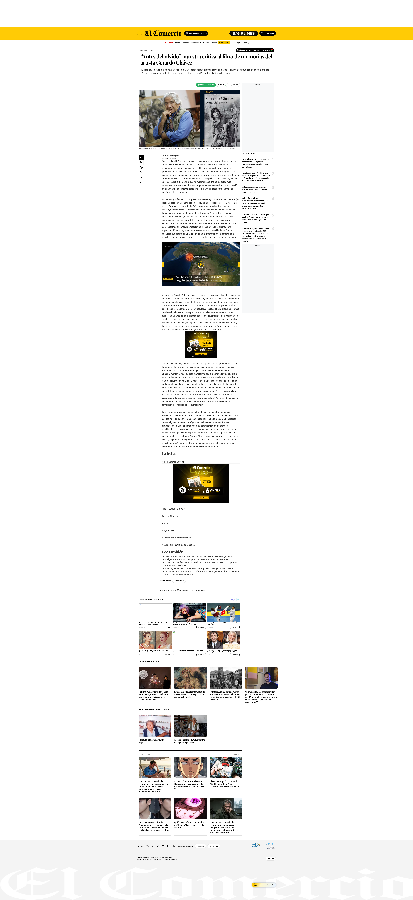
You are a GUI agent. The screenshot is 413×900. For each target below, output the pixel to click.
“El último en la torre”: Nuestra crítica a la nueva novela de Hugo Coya (198, 556)
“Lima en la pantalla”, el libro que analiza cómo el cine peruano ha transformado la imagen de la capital (255, 218)
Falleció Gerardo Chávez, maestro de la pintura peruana (189, 741)
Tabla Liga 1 (236, 43)
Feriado (206, 43)
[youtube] (163, 846)
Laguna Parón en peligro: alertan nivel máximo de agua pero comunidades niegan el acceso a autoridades (255, 163)
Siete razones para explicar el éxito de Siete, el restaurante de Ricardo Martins (254, 189)
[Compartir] (141, 157)
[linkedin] (168, 846)
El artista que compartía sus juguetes (151, 741)
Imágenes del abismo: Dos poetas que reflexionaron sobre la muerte (198, 559)
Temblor (213, 43)
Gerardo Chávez (179, 581)
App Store (200, 846)
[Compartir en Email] (141, 177)
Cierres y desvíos (249, 43)
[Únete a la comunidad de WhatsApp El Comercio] (206, 85)
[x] (152, 846)
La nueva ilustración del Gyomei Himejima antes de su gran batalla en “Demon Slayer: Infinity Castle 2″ (189, 785)
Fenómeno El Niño (182, 43)
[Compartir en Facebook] (141, 167)
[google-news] (173, 846)
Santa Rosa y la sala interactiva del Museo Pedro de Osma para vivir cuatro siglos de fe (189, 694)
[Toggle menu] (139, 33)
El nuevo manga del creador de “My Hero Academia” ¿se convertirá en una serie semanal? (225, 784)
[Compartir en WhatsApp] (141, 162)
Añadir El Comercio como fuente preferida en (254, 50)
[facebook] (147, 846)
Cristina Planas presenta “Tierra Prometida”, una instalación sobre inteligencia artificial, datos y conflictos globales (154, 695)
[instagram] (157, 846)
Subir (269, 858)
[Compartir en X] (141, 172)
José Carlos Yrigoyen (172, 156)
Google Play (214, 846)
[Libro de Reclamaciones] (271, 846)
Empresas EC (224, 43)
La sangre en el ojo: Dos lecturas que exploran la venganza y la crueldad (199, 568)
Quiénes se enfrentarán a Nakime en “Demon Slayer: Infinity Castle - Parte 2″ (189, 825)
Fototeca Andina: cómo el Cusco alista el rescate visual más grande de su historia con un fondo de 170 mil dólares (225, 695)
